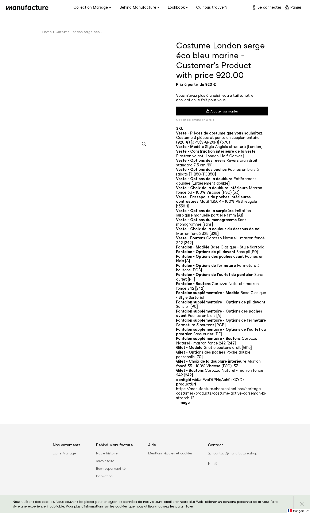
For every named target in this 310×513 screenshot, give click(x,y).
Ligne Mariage (64, 453)
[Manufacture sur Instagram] (215, 463)
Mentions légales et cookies (170, 453)
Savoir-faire (105, 461)
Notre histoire (107, 453)
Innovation (104, 476)
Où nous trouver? (211, 7)
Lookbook (176, 7)
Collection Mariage (90, 7)
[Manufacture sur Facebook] (209, 463)
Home (47, 32)
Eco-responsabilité (111, 468)
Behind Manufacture (137, 7)
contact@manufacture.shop (235, 453)
